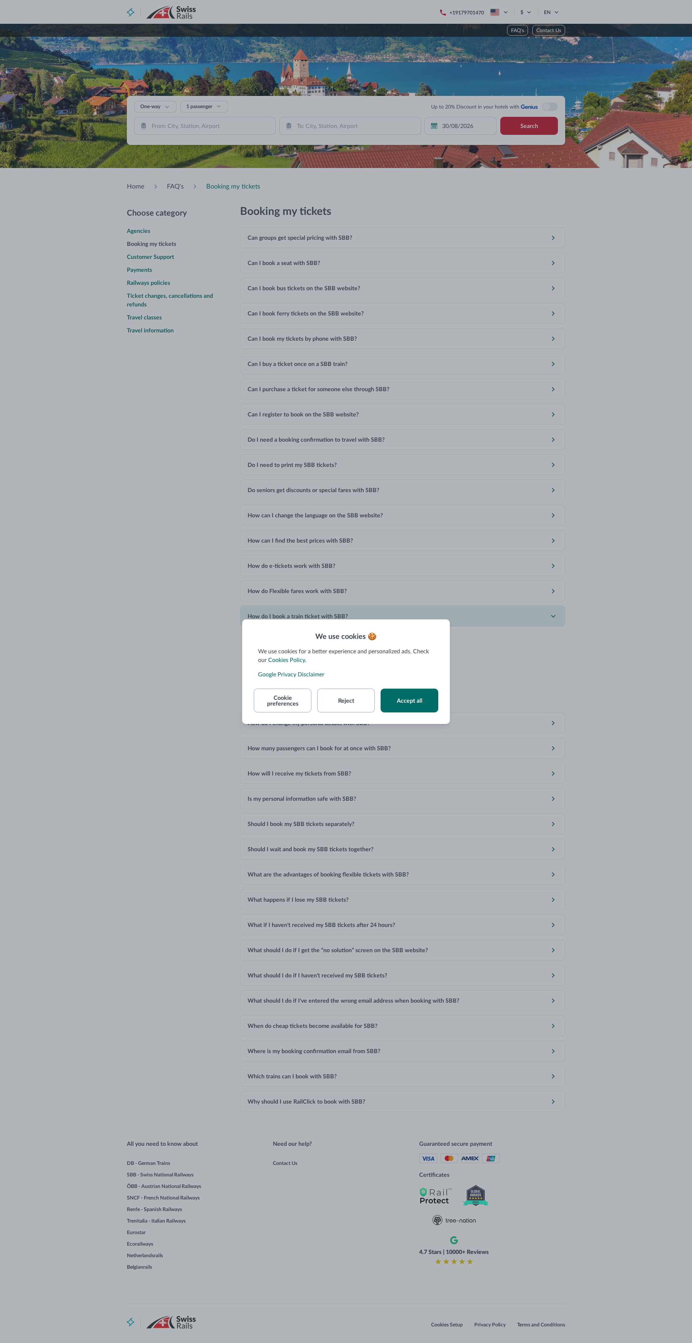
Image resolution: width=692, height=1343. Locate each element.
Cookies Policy (286, 659)
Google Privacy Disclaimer (291, 674)
